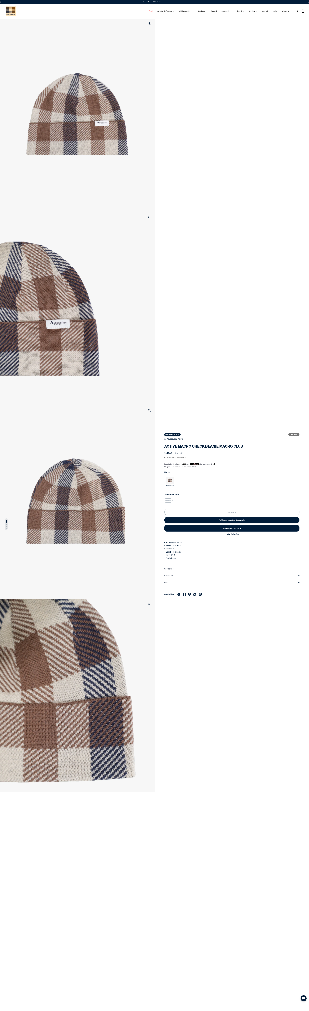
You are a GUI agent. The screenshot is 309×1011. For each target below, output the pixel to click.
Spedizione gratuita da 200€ (154, 2)
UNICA (168, 500)
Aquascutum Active (175, 439)
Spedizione (169, 569)
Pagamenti (168, 575)
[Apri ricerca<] (297, 11)
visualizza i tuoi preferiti (232, 534)
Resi (166, 582)
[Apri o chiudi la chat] (304, 998)
